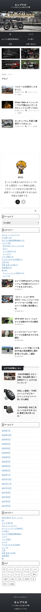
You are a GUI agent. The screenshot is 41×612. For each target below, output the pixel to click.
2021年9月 (6, 492)
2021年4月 (6, 501)
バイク (30, 34)
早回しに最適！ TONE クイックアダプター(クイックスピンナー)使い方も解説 (26, 395)
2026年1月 (6, 430)
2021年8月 (6, 497)
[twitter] (17, 202)
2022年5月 (6, 457)
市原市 (19, 94)
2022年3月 (6, 466)
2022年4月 (6, 461)
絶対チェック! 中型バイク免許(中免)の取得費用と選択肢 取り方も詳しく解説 (27, 351)
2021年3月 (6, 505)
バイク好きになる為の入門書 (20, 605)
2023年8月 (6, 448)
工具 (10, 44)
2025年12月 (7, 435)
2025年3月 (6, 443)
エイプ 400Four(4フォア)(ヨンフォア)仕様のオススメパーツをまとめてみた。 (27, 283)
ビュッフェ (7, 574)
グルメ (30, 92)
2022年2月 (6, 470)
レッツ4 (26, 574)
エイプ (11, 569)
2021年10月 (7, 488)
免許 (34, 574)
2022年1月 (6, 474)
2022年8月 (6, 452)
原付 (12, 579)
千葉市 (19, 113)
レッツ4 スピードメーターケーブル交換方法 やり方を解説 (27, 334)
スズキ (27, 569)
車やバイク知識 (8, 584)
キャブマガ (20, 4)
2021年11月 (7, 483)
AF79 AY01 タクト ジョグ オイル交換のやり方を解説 (26, 320)
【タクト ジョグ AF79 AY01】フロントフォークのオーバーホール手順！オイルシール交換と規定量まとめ (27, 302)
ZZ (4, 569)
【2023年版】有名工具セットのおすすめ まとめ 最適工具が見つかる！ (27, 411)
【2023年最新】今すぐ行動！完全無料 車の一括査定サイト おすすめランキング (27, 378)
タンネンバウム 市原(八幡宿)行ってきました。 (26, 122)
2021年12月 (7, 479)
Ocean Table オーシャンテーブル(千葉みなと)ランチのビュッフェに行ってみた (26, 105)
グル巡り (31, 39)
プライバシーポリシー (20, 597)
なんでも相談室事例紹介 (10, 39)
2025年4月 (6, 439)
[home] (23, 202)
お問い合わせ (31, 44)
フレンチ (17, 574)
